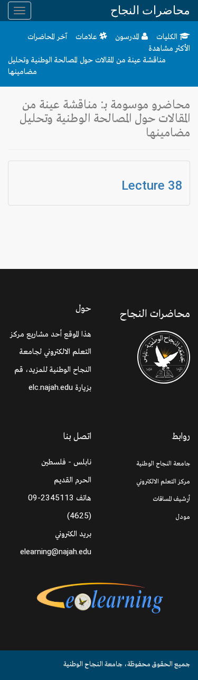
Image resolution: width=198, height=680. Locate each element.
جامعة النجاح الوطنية (163, 463)
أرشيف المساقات (171, 498)
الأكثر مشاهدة (169, 48)
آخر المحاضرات (47, 36)
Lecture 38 (152, 185)
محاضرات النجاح (150, 10)
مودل (183, 516)
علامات (87, 36)
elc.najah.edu (51, 387)
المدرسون (128, 36)
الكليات (168, 36)
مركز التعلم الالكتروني (163, 481)
